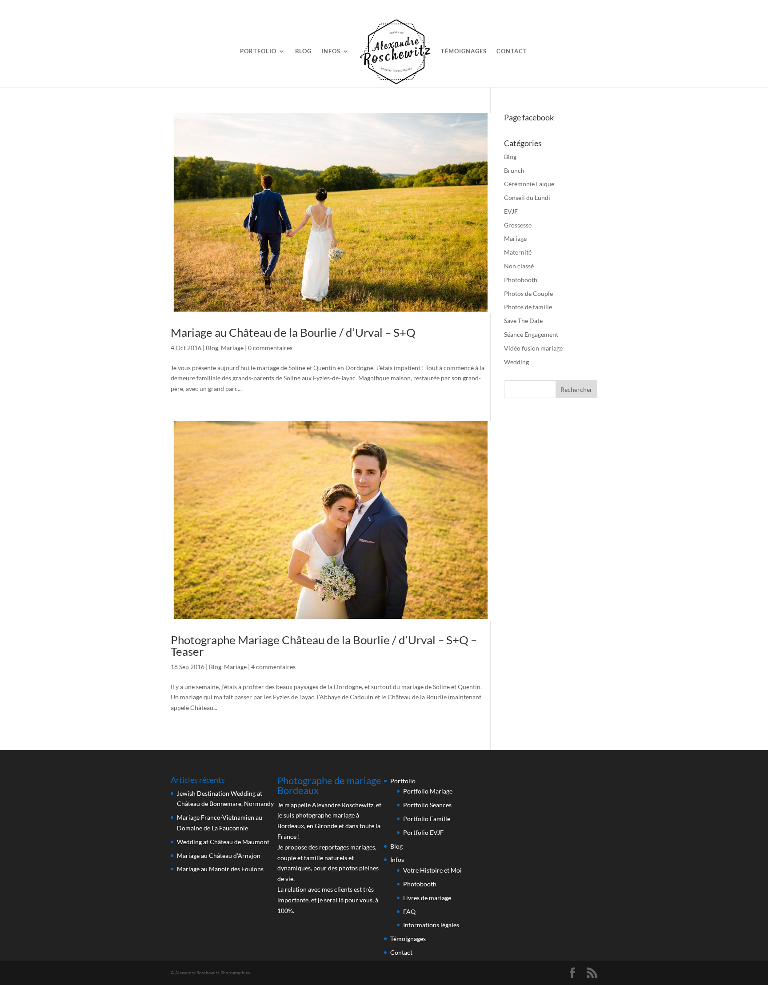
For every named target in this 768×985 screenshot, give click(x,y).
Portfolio (258, 51)
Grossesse (518, 225)
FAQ (409, 911)
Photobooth (520, 279)
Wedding (516, 362)
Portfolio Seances (427, 805)
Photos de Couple (528, 293)
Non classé (519, 266)
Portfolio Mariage (427, 791)
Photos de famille (528, 307)
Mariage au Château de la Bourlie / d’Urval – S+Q (293, 332)
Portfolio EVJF (423, 832)
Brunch (514, 170)
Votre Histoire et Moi (432, 870)
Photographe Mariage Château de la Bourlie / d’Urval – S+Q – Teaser (324, 645)
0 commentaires (270, 347)
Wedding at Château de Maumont (223, 841)
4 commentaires (273, 666)
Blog (303, 51)
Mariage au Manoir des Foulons (220, 869)
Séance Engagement (531, 334)
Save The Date (523, 320)
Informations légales (431, 925)
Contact (511, 51)
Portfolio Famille (426, 818)
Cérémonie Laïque (529, 183)
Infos (330, 51)
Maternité (518, 252)
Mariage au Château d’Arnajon (218, 855)
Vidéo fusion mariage (533, 348)
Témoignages (464, 51)
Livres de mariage (427, 897)
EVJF (511, 211)
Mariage (232, 347)
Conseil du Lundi (527, 197)
